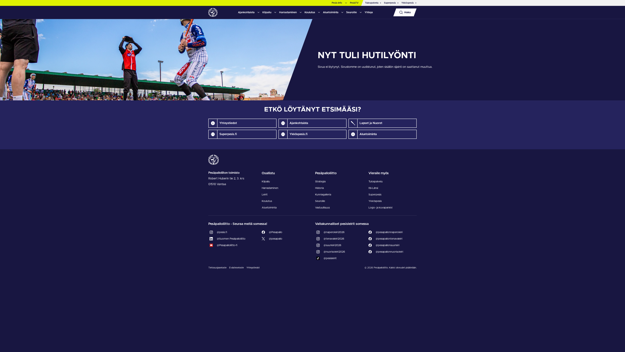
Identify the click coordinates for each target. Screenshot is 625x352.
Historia (319, 188)
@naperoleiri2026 (334, 232)
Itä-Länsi (373, 188)
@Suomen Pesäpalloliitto (231, 238)
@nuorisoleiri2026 (334, 251)
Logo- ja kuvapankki (380, 207)
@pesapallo (275, 238)
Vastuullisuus (322, 207)
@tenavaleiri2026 (334, 238)
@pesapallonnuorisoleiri (389, 251)
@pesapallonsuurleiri (387, 245)
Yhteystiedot (253, 268)
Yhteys (369, 12)
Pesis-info (337, 3)
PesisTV (354, 3)
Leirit (265, 194)
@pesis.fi (222, 232)
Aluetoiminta (330, 12)
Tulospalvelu (375, 181)
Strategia (320, 181)
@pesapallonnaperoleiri (389, 232)
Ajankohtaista (246, 12)
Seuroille (351, 12)
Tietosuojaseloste (217, 268)
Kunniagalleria (323, 194)
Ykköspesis (375, 201)
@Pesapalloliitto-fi (227, 245)
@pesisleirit (330, 258)
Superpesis (374, 194)
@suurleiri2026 (332, 245)
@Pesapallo (275, 232)
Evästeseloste (236, 268)
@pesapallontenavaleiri (389, 238)
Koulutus (310, 12)
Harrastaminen (288, 12)
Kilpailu (266, 12)
